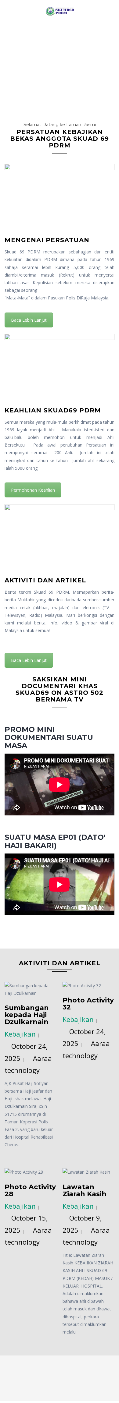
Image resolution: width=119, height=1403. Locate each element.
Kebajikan (20, 1033)
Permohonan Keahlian (33, 490)
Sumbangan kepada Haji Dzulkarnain (27, 1015)
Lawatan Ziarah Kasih (84, 1190)
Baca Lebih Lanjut (29, 320)
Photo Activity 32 (88, 1003)
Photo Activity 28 (30, 1190)
